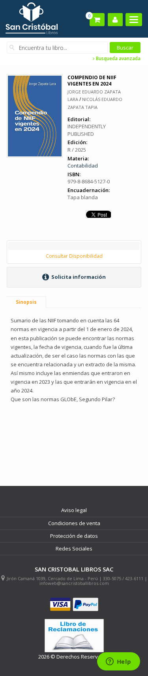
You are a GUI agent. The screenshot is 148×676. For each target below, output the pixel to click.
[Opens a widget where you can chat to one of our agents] (118, 662)
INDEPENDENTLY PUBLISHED (86, 130)
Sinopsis (26, 302)
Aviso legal (74, 510)
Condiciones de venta (74, 523)
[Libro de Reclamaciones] (74, 636)
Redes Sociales (74, 548)
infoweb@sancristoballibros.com (74, 583)
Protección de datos (74, 535)
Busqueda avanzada (118, 58)
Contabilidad (82, 165)
